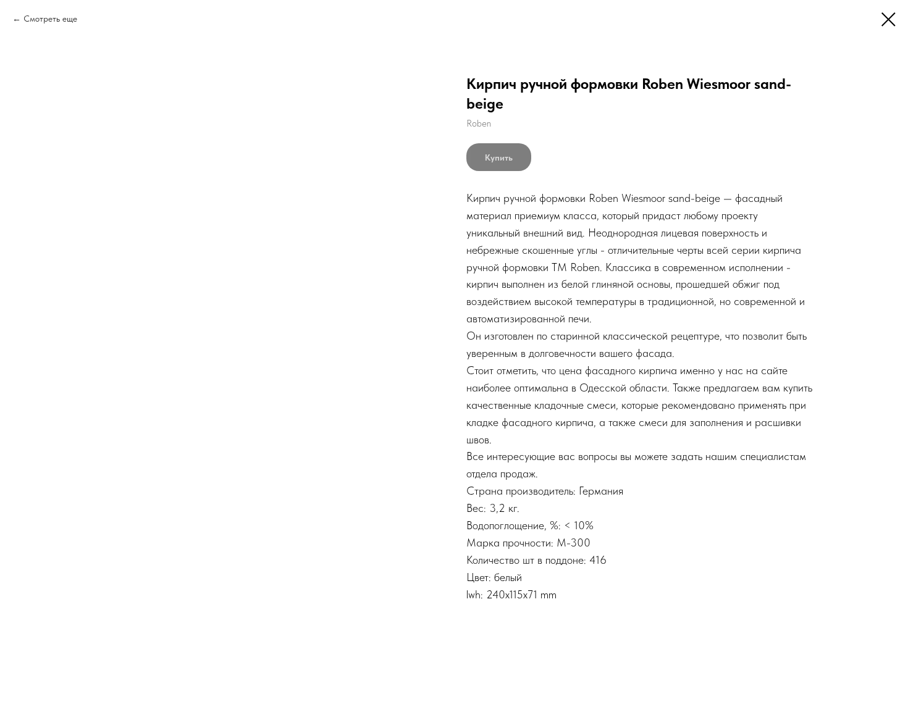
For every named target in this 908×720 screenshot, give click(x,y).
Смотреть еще (50, 18)
